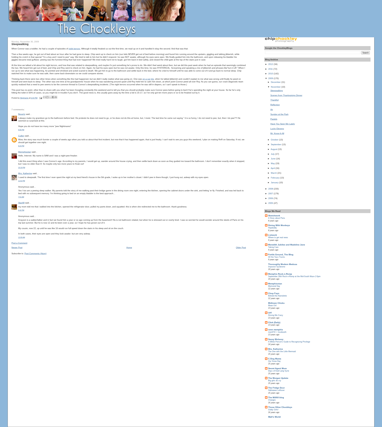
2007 (271, 193)
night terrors (74, 48)
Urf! (270, 313)
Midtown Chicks (276, 303)
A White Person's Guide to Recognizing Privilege (289, 342)
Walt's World (274, 417)
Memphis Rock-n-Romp (280, 274)
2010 (271, 73)
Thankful (274, 100)
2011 (270, 69)
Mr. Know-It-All (277, 133)
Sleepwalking (276, 90)
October (275, 139)
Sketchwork (274, 215)
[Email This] (44, 97)
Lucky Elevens (277, 128)
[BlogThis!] (47, 97)
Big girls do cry (274, 380)
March (274, 173)
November (276, 87)
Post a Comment (19, 243)
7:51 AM (21, 197)
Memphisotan (24, 152)
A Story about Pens (276, 218)
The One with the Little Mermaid (282, 351)
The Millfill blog (276, 397)
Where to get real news (278, 237)
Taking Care (273, 247)
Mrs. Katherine (25, 173)
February (275, 177)
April (273, 168)
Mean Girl (272, 305)
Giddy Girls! (273, 409)
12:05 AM (21, 237)
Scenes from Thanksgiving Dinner (286, 95)
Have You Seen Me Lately (282, 124)
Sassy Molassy (275, 339)
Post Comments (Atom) (35, 253)
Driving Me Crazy (275, 315)
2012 (271, 64)
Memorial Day (274, 286)
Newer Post (16, 247)
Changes (272, 400)
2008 (271, 189)
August (274, 149)
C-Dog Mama (274, 358)
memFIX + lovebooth (277, 332)
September (276, 144)
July (273, 154)
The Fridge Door (276, 388)
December (276, 82)
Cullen (21, 136)
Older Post (241, 247)
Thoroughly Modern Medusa (282, 264)
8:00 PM (21, 130)
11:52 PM (21, 181)
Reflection (275, 105)
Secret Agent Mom (277, 368)
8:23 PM (21, 146)
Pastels (273, 119)
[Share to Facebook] (52, 97)
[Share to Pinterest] (55, 97)
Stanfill (21, 203)
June (273, 158)
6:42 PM (21, 210)
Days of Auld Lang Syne (278, 371)
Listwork (272, 235)
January (275, 182)
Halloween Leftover (276, 390)
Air (271, 109)
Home (129, 247)
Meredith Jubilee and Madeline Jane (286, 244)
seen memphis (275, 329)
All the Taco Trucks (276, 257)
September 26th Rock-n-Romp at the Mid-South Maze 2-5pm (294, 276)
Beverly (21, 114)
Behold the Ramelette (277, 296)
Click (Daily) (274, 322)
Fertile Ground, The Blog (280, 254)
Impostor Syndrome (276, 267)
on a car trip (148, 79)
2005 (271, 203)
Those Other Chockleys (280, 407)
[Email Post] (40, 98)
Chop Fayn (273, 293)
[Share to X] (50, 97)
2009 (271, 78)
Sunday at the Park (279, 114)
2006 (271, 198)
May (273, 163)
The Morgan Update (278, 378)
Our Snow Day (274, 361)
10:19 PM (21, 167)
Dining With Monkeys (279, 225)
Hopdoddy (272, 228)
